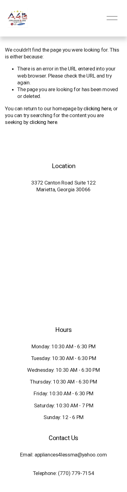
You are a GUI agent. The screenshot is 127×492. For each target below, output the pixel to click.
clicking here (97, 108)
